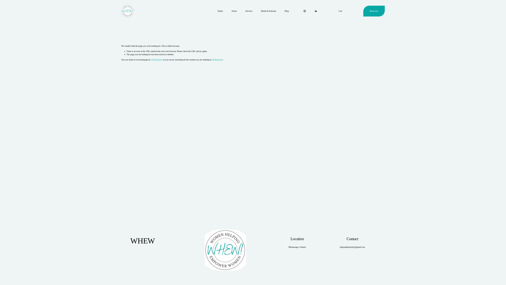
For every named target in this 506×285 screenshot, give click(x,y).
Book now (374, 11)
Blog (287, 11)
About (234, 11)
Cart (340, 11)
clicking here (156, 60)
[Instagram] (304, 11)
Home (220, 11)
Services (248, 11)
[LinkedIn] (316, 11)
